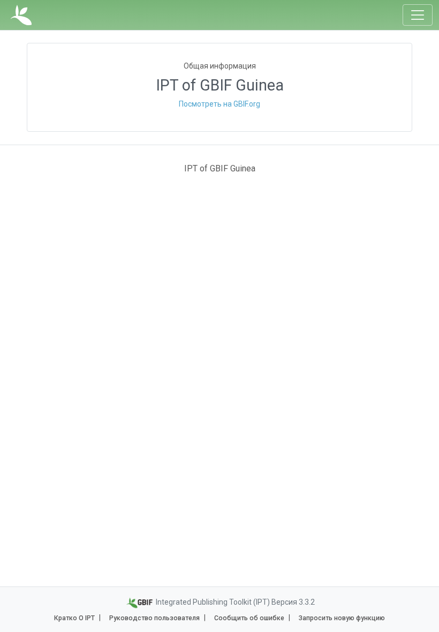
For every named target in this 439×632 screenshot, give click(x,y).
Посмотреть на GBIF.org (219, 104)
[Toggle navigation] (418, 15)
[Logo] (21, 15)
